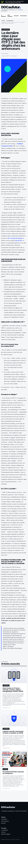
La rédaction (4, 830)
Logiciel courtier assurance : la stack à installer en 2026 (13, 732)
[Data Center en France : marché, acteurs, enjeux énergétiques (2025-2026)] (14, 675)
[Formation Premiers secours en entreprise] (14, 759)
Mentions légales (5, 834)
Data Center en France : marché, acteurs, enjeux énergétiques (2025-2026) (14, 2)
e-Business (3, 15)
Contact (3, 832)
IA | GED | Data (10, 20)
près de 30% (18, 240)
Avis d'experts (10, 15)
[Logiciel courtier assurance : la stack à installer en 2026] (14, 718)
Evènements (23, 15)
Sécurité (16, 15)
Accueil (3, 20)
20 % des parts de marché (15, 238)
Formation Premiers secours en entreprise (13, 772)
